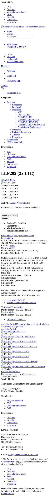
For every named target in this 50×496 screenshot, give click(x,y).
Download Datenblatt (16, 319)
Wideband (16, 130)
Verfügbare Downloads (24, 235)
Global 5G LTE (25, 117)
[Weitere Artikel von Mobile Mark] (8, 180)
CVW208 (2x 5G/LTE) (25, 336)
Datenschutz (12, 19)
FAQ (9, 7)
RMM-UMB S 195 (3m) (27, 361)
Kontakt (10, 17)
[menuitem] (28, 7)
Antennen (11, 102)
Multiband (16, 110)
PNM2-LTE (19, 331)
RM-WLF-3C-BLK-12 (26, 341)
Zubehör (16, 134)
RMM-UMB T (22, 351)
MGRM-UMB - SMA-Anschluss (30, 366)
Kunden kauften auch (25, 324)
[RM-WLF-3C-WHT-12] (8, 346)
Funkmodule (12, 139)
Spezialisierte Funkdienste (29, 127)
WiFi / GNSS (24, 115)
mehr (12, 245)
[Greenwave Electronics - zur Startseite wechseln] (23, 27)
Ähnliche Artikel (8, 324)
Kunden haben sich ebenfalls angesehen (18, 374)
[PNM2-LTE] (7, 331)
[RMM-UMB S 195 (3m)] (8, 361)
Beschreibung (7, 235)
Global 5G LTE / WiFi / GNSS (31, 125)
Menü (9, 31)
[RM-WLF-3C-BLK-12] (8, 341)
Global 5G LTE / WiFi (28, 122)
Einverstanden (7, 493)
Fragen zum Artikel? (16, 300)
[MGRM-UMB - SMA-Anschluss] (8, 366)
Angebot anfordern (15, 401)
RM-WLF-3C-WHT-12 (26, 346)
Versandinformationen (16, 12)
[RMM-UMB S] (8, 356)
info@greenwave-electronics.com (23, 454)
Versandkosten (7, 462)
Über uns (11, 9)
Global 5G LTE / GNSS (28, 120)
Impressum (11, 22)
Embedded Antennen (21, 132)
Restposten (17, 137)
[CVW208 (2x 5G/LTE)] (8, 336)
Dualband (16, 107)
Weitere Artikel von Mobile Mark (21, 302)
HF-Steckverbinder (15, 142)
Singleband (17, 105)
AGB (9, 14)
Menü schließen (14, 93)
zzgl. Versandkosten (21, 203)
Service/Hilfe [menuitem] (13, 12)
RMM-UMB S (22, 356)
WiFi (20, 112)
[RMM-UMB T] (8, 351)
